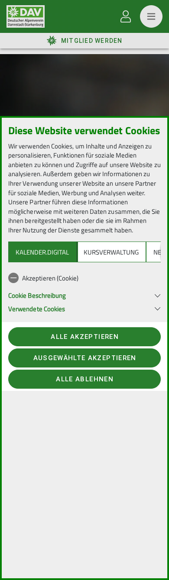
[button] (84, 294)
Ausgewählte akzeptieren (84, 358)
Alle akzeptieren (84, 337)
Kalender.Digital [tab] (42, 252)
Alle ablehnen (84, 379)
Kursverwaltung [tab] (111, 252)
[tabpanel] (84, 291)
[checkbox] (84, 278)
